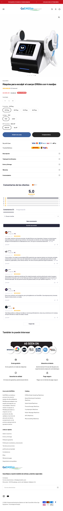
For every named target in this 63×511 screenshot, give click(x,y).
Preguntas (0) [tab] (20, 209)
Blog (4, 455)
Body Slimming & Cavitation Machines (33, 399)
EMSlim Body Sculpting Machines (34, 395)
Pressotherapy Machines (32, 406)
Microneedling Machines (32, 418)
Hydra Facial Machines (31, 403)
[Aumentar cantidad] (12, 101)
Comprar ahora (46, 134)
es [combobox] (34, 185)
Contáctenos (6, 452)
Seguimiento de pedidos (10, 461)
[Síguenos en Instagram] (4, 496)
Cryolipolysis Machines (31, 409)
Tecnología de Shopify (14, 504)
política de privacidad (9, 449)
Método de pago (7, 458)
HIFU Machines (29, 415)
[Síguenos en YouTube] (8, 496)
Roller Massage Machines (32, 412)
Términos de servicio (9, 446)
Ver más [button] (51, 241)
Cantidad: (5, 97)
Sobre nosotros (7, 433)
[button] (10, 89)
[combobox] (58, 216)
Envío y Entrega (7, 436)
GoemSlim (5, 80)
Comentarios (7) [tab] (8, 209)
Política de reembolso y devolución (13, 443)
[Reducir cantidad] (5, 101)
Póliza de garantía (8, 439)
